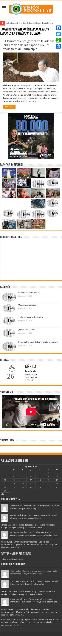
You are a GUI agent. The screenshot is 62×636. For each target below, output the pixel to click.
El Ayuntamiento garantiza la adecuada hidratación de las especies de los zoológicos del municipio (30, 45)
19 (22, 484)
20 (31, 484)
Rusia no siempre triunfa (28, 293)
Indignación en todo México (30, 317)
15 (48, 480)
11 (14, 480)
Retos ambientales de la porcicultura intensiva (38, 342)
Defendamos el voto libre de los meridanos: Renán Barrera (29, 23)
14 (40, 480)
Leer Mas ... (9, 107)
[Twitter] (58, 34)
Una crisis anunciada (27, 305)
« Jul (2, 494)
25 (14, 487)
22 (48, 484)
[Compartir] (58, 46)
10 (5, 480)
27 (31, 487)
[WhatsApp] (58, 40)
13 (31, 480)
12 (22, 480)
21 (40, 484)
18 (14, 484)
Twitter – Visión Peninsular (16, 554)
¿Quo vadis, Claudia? (27, 330)
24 (5, 487)
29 (48, 487)
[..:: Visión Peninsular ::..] (31, 8)
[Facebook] (58, 28)
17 (5, 484)
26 (22, 487)
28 (40, 487)
